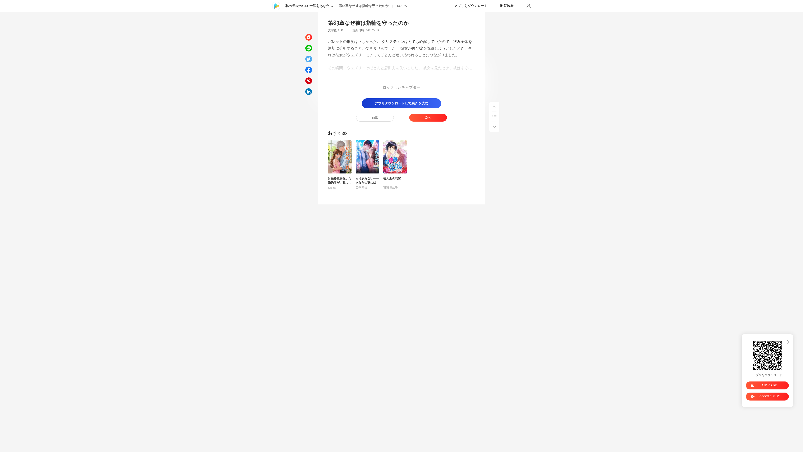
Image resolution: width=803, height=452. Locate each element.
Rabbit (332, 187)
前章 (375, 117)
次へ (428, 117)
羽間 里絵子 (390, 187)
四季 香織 (361, 187)
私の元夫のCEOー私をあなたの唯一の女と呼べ (310, 6)
